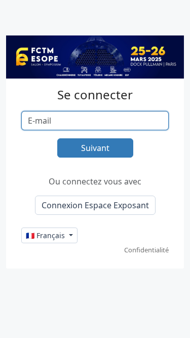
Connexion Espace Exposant (95, 205)
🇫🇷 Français (46, 235)
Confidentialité (146, 249)
